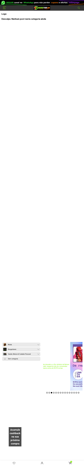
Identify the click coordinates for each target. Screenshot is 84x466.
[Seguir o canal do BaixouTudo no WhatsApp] (42, 2)
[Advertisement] (42, 412)
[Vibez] (62, 366)
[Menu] (4, 8)
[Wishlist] (14, 463)
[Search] (78, 8)
